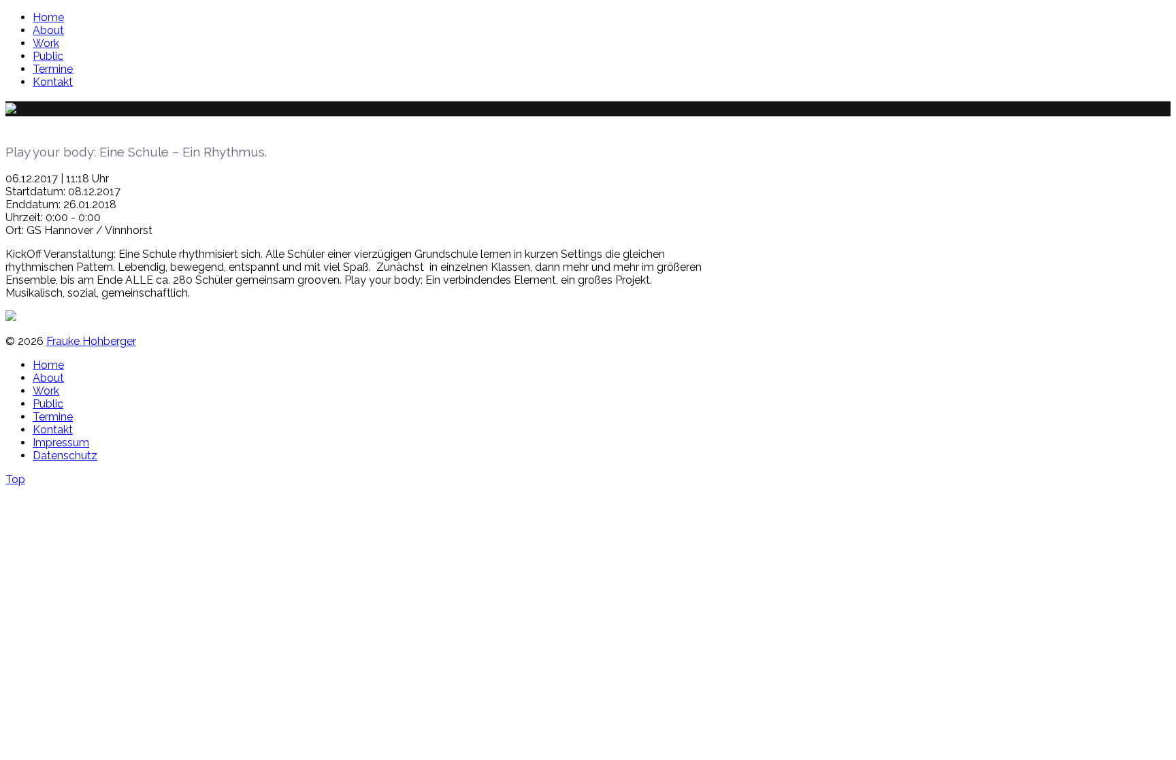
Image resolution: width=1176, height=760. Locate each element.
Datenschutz (65, 455)
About (48, 30)
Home (48, 17)
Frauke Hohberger (91, 341)
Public (48, 56)
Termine (53, 69)
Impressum (61, 442)
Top (15, 479)
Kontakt (53, 82)
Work (46, 43)
